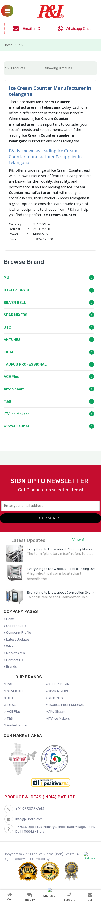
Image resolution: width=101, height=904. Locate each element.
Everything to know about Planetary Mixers (59, 549)
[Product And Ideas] (50, 11)
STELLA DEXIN (16, 290)
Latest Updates (17, 639)
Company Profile (18, 632)
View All (79, 539)
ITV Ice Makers (17, 414)
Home (8, 45)
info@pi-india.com (29, 819)
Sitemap (12, 646)
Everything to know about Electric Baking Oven (62, 569)
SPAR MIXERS (15, 315)
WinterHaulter (17, 426)
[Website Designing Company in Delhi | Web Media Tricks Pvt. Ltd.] (90, 856)
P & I (7, 278)
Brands (11, 666)
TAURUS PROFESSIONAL (25, 364)
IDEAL (9, 352)
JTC (7, 327)
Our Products (15, 626)
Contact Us (14, 660)
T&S (7, 401)
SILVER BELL (15, 302)
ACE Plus (11, 376)
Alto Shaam (14, 389)
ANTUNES (12, 340)
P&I (9, 684)
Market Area (15, 653)
